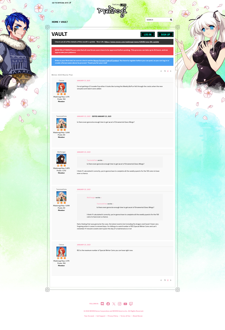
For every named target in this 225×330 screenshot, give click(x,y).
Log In (147, 34)
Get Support (100, 316)
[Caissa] (61, 87)
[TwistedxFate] (61, 123)
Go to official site (60, 3)
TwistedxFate (61, 116)
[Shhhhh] (58, 94)
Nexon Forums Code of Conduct (106, 61)
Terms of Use (125, 316)
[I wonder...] (64, 94)
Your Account (89, 316)
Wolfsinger (61, 152)
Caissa (61, 80)
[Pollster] (64, 130)
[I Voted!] (61, 94)
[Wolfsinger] (61, 159)
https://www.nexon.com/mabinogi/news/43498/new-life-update (131, 42)
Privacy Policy (113, 316)
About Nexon (137, 316)
